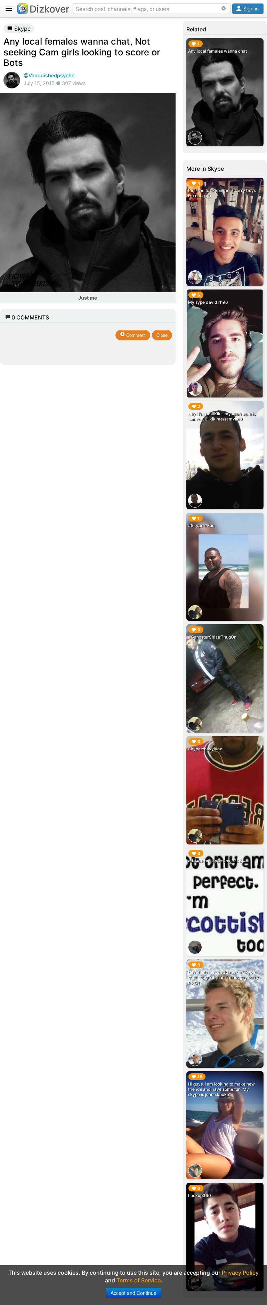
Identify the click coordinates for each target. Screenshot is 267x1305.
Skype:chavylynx (205, 748)
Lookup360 (199, 1195)
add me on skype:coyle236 (215, 860)
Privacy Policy (240, 1272)
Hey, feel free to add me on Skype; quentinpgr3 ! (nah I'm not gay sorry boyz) (223, 977)
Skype (22, 28)
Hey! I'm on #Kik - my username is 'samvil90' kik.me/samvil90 (222, 416)
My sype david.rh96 (208, 302)
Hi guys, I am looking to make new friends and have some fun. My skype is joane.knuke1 (221, 1089)
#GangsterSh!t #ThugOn (212, 637)
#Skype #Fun (201, 525)
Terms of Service (138, 1280)
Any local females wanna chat (217, 51)
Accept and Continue (133, 1292)
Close (162, 335)
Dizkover (50, 9)
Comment (135, 335)
